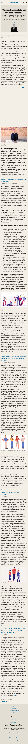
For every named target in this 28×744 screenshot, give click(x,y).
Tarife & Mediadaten (14, 710)
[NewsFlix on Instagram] (15, 719)
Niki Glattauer (4, 698)
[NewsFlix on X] (12, 719)
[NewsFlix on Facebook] (14, 719)
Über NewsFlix (14, 706)
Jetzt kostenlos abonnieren (13, 732)
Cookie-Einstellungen (14, 740)
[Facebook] (8, 37)
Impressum (14, 708)
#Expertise (4, 701)
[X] (5, 37)
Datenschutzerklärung (14, 737)
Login (14, 712)
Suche (14, 714)
